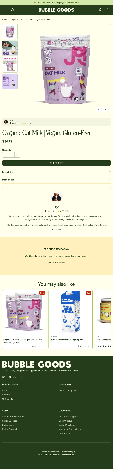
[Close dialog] (110, 201)
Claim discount (37, 248)
